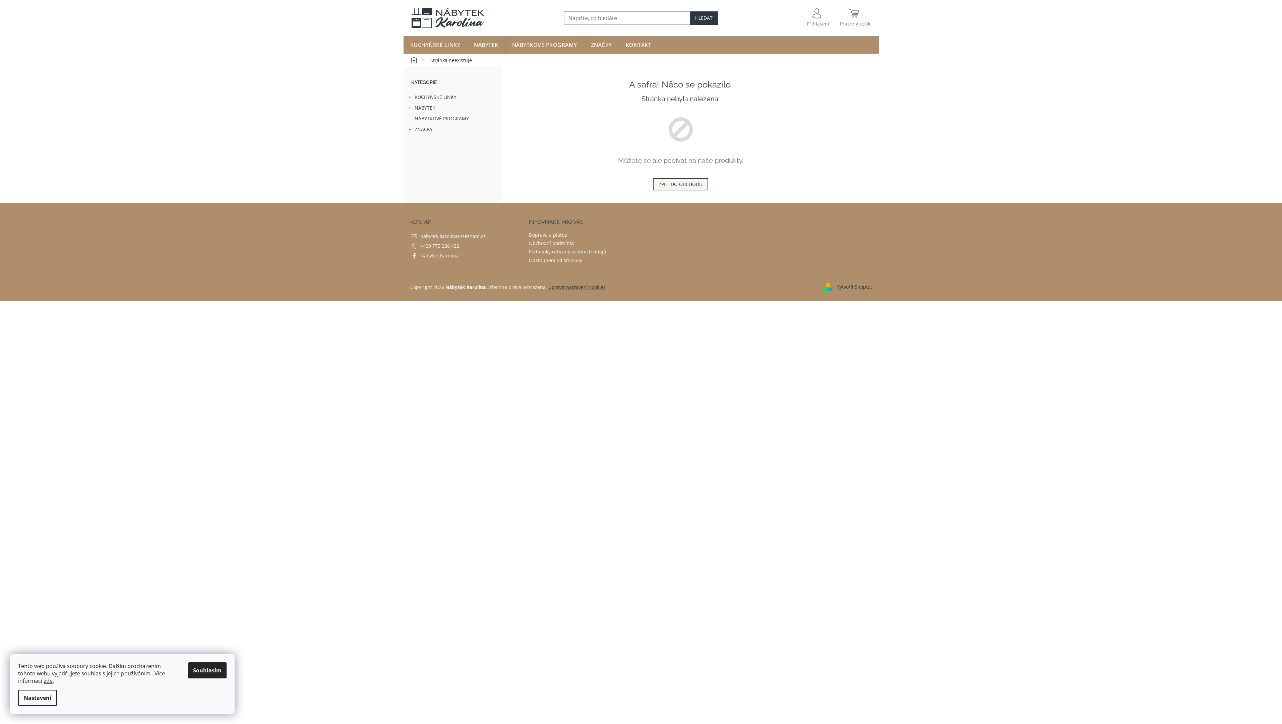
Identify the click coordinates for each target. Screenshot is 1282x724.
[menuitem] (435, 45)
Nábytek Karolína (439, 255)
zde (48, 680)
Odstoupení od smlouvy (555, 260)
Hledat (704, 18)
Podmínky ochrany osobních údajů (567, 251)
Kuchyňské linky (435, 97)
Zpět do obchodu (681, 184)
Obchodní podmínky (551, 243)
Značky (424, 129)
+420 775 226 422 (439, 246)
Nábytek (425, 108)
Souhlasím (207, 670)
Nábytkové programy (442, 118)
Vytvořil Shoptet (854, 286)
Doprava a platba (548, 235)
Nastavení (37, 698)
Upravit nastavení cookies (577, 287)
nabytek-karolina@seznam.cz (453, 236)
